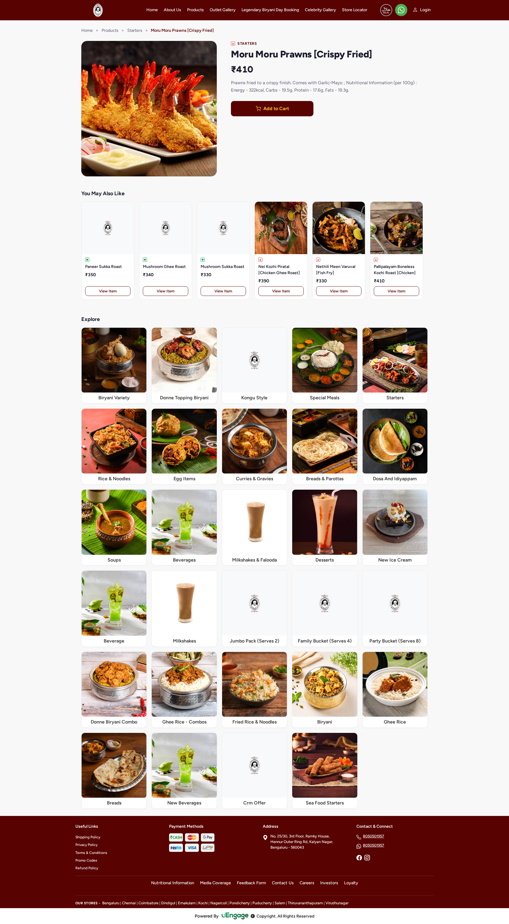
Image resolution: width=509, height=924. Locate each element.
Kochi (203, 903)
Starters (134, 30)
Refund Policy (86, 868)
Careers (307, 882)
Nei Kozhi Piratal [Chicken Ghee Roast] (279, 269)
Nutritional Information (172, 882)
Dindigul (168, 903)
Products (195, 9)
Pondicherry (239, 903)
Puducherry (262, 903)
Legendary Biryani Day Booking (270, 9)
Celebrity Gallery (320, 9)
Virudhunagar (336, 903)
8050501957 (373, 836)
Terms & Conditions (91, 853)
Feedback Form (251, 882)
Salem (280, 903)
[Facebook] (359, 858)
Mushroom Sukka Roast (222, 266)
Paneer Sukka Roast (103, 266)
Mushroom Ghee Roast (164, 266)
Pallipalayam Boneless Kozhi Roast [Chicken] (395, 269)
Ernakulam (187, 903)
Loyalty (351, 882)
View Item (108, 291)
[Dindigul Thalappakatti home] (107, 10)
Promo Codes (86, 860)
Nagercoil (218, 903)
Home (152, 9)
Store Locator (354, 9)
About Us (172, 9)
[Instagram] (367, 858)
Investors (329, 882)
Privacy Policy (86, 845)
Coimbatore (148, 903)
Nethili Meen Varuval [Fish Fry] (335, 269)
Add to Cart (276, 108)
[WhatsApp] (401, 10)
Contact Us (283, 882)
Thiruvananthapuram (305, 903)
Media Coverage (215, 882)
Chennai (129, 903)
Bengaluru (110, 903)
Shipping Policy (87, 837)
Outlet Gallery (223, 9)
